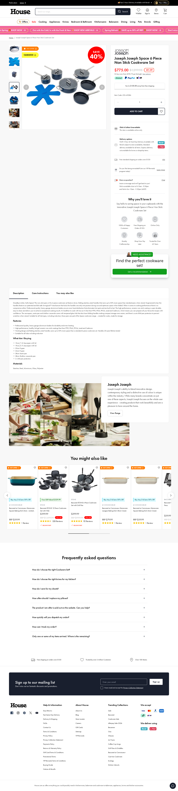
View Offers (162, 3)
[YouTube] (37, 713)
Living (132, 21)
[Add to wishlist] (35, 467)
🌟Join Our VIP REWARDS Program (137, 4)
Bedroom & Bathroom (81, 21)
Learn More (161, 170)
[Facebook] (12, 713)
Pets (140, 21)
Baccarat (168, 499)
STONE (42, 505)
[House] (21, 11)
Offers (25, 21)
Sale (34, 21)
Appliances (54, 21)
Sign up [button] (156, 682)
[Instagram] (18, 713)
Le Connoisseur (15, 505)
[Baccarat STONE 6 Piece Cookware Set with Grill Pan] (84, 480)
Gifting (156, 21)
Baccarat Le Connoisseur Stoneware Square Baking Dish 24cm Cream (146, 509)
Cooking (43, 21)
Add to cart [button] (136, 111)
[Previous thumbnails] (14, 45)
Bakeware (113, 21)
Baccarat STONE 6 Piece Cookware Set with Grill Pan (83, 504)
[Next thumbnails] (14, 129)
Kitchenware (100, 21)
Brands (147, 21)
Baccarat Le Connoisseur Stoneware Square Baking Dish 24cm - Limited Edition (22, 509)
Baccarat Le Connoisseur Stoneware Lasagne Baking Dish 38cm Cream (115, 509)
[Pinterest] (24, 713)
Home (11, 38)
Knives (66, 21)
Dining (124, 21)
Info (163, 159)
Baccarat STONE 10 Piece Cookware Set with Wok (53, 509)
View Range (115, 413)
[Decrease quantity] (124, 102)
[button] (26, 87)
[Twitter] (30, 713)
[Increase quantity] (154, 102)
